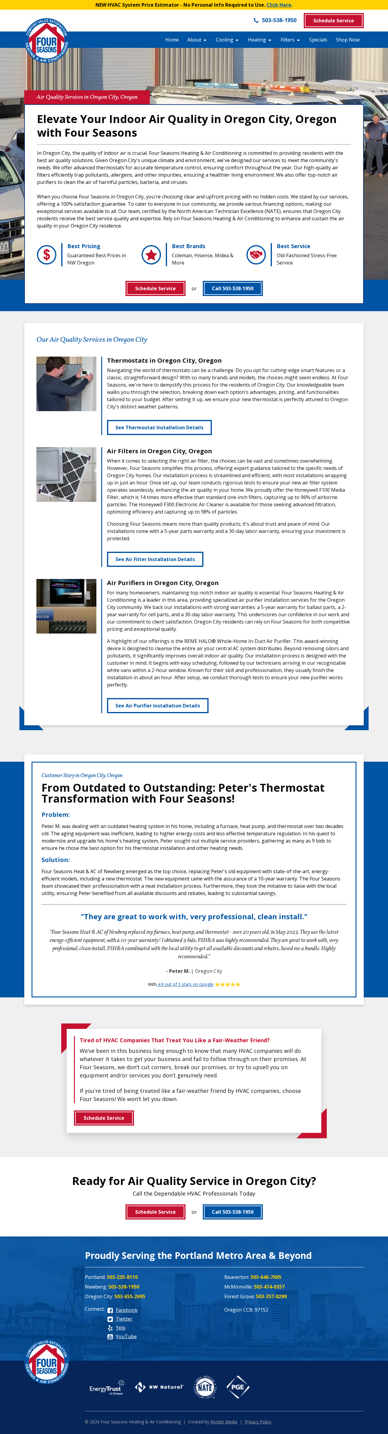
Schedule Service (333, 20)
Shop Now (348, 39)
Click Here (278, 5)
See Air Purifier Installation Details (157, 705)
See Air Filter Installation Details (155, 559)
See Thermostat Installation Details (159, 427)
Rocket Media (223, 1422)
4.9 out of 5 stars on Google (185, 984)
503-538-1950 (278, 20)
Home (172, 39)
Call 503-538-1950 (232, 288)
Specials (318, 39)
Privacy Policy (258, 1422)
